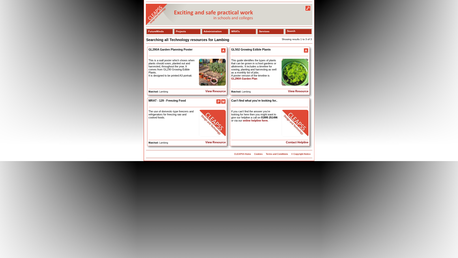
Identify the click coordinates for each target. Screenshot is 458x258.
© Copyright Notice (301, 154)
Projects (181, 31)
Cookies (258, 154)
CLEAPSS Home (242, 154)
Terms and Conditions (277, 154)
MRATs (235, 31)
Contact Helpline (297, 142)
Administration (213, 31)
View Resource (215, 91)
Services (264, 31)
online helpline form (255, 120)
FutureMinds (156, 31)
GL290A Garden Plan (244, 78)
